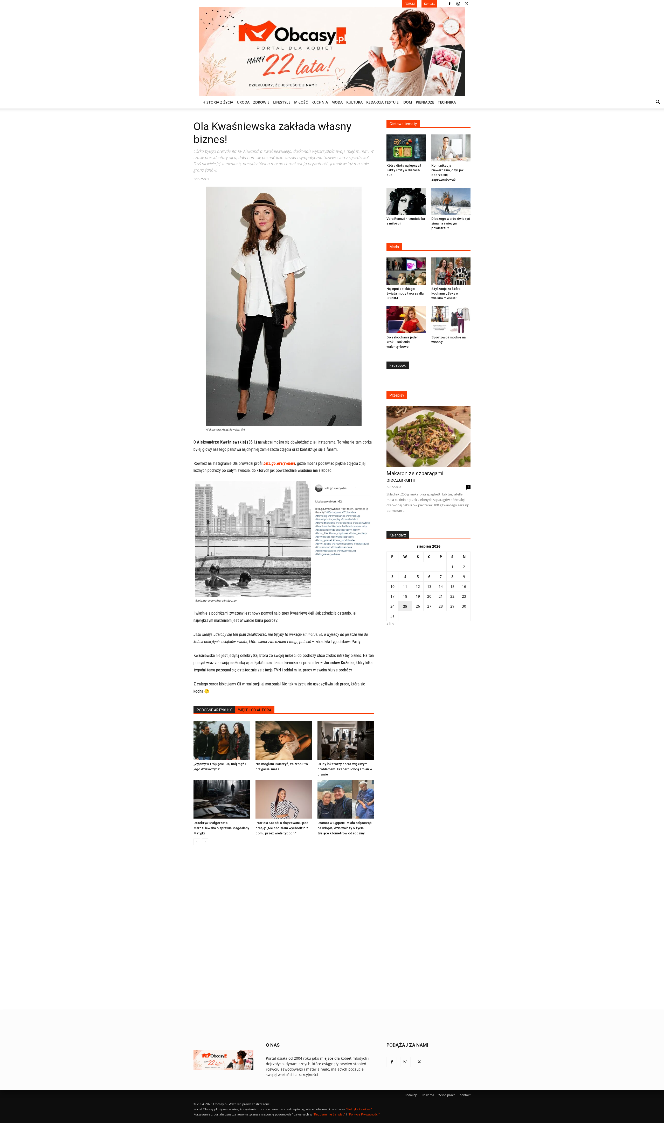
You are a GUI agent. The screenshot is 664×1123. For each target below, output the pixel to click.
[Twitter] (467, 3)
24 (392, 606)
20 (429, 596)
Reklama (428, 1095)
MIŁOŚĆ (301, 102)
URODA (243, 102)
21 (441, 596)
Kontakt (465, 1095)
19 (418, 596)
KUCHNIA (320, 102)
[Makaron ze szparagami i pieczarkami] (428, 436)
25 (405, 606)
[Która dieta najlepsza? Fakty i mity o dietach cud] (406, 147)
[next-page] (205, 842)
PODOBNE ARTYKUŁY (214, 710)
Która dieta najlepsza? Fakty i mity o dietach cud (403, 170)
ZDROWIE (261, 102)
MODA (337, 102)
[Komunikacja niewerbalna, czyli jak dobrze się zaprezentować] (451, 147)
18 (405, 596)
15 (452, 586)
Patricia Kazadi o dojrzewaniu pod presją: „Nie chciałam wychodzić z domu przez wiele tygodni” (281, 828)
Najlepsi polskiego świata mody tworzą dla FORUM (405, 293)
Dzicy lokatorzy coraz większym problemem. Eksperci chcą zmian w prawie (344, 769)
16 (464, 586)
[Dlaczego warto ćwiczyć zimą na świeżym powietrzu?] (451, 201)
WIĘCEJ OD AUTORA (254, 710)
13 (429, 586)
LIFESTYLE (281, 102)
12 (418, 586)
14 (441, 586)
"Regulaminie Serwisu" (329, 1114)
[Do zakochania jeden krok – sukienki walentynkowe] (406, 319)
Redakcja (411, 1095)
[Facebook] (449, 3)
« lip (390, 623)
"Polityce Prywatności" (364, 1114)
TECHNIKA (447, 102)
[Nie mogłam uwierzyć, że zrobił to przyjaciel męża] (283, 740)
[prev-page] (196, 842)
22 (452, 596)
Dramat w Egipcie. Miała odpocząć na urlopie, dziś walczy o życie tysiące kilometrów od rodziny (344, 828)
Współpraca (446, 1095)
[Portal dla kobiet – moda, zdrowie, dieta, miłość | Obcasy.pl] (332, 51)
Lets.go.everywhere (279, 463)
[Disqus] (283, 928)
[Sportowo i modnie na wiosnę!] (451, 319)
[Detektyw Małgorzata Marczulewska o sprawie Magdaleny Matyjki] (221, 799)
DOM (407, 102)
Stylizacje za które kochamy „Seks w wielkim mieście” (445, 293)
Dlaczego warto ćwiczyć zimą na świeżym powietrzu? (450, 223)
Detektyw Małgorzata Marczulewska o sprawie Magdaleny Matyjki (221, 828)
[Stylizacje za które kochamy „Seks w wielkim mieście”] (451, 270)
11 (405, 586)
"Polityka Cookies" (359, 1109)
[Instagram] (458, 3)
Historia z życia (218, 102)
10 (392, 586)
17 (392, 596)
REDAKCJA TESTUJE (382, 102)
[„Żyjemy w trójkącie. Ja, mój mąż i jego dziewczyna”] (221, 740)
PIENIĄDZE (425, 102)
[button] (658, 102)
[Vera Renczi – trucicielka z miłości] (406, 201)
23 (464, 596)
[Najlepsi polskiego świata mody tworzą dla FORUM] (406, 270)
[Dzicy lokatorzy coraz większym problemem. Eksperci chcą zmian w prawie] (345, 740)
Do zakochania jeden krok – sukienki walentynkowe (402, 342)
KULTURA (354, 102)
